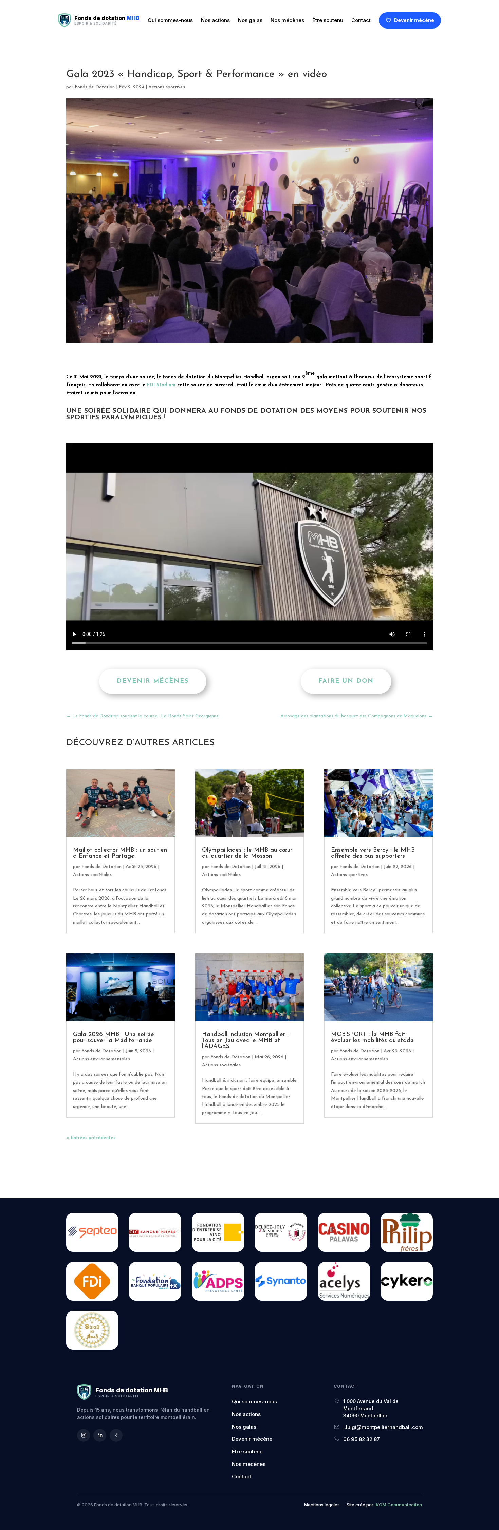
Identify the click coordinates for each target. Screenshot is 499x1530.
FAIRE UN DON (346, 681)
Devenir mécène (414, 20)
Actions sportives (166, 87)
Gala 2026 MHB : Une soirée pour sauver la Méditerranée (113, 1038)
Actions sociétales (92, 874)
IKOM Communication (398, 1504)
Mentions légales (322, 1504)
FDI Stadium (161, 385)
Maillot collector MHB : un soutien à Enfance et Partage (120, 853)
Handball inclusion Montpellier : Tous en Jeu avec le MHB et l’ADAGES (245, 1041)
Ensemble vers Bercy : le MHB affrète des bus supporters (373, 853)
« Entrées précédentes (90, 1137)
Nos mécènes (287, 20)
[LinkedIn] (99, 1435)
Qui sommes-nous (170, 20)
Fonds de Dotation (95, 87)
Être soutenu (327, 20)
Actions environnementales (101, 1059)
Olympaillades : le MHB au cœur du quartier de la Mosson (247, 853)
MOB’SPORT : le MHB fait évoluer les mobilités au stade (372, 1038)
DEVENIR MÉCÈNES (153, 681)
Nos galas (250, 20)
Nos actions (215, 20)
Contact (361, 20)
